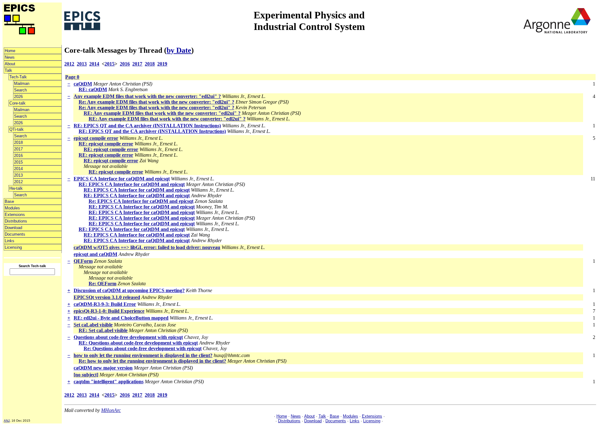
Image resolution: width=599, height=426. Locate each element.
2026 (18, 96)
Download (13, 227)
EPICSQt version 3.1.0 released (107, 297)
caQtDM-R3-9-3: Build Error (105, 304)
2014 (18, 168)
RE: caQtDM (93, 89)
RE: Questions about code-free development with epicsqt (138, 342)
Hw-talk (16, 188)
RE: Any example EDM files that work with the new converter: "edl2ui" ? (162, 113)
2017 (18, 149)
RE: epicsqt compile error (106, 143)
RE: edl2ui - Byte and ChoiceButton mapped (121, 318)
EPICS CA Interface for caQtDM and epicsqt (122, 178)
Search (20, 90)
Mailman (21, 83)
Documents (15, 234)
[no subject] (86, 374)
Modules (12, 208)
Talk (8, 70)
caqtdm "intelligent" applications (109, 381)
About (10, 63)
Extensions (15, 214)
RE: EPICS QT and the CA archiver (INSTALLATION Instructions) (147, 125)
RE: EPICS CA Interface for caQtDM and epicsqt (132, 184)
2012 (18, 181)
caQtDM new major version (103, 367)
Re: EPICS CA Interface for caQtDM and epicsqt (141, 201)
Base (9, 201)
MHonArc (111, 410)
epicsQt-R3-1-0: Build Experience (109, 311)
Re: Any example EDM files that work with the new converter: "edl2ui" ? (156, 102)
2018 (18, 142)
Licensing (13, 247)
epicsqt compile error (96, 138)
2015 (18, 162)
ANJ (7, 420)
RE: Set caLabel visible (103, 330)
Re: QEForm (102, 283)
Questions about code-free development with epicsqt (128, 337)
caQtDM (83, 83)
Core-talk (17, 103)
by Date (179, 50)
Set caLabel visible (93, 324)
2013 (18, 175)
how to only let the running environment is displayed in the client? (143, 355)
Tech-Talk (18, 77)
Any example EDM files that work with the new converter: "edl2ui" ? (147, 96)
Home (10, 50)
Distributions (16, 221)
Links (9, 240)
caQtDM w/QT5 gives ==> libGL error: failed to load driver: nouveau (147, 247)
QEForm (83, 261)
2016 (18, 155)
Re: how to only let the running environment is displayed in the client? (152, 361)
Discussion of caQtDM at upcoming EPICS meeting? (129, 290)
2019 (162, 63)
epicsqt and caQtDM (95, 254)
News (10, 57)
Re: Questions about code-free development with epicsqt (143, 348)
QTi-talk (16, 129)
